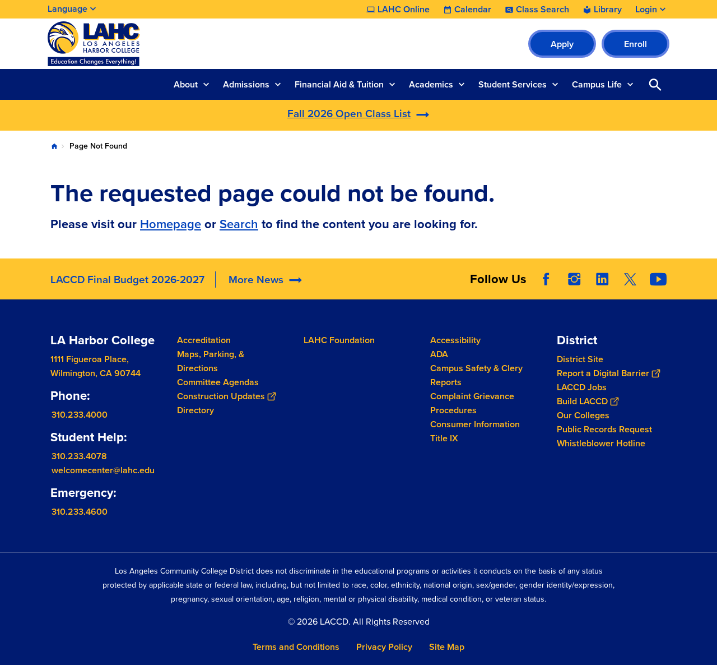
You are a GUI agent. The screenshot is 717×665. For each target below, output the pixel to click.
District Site (580, 359)
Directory (195, 410)
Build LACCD (582, 401)
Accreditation (204, 340)
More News (256, 279)
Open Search (655, 84)
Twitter (630, 279)
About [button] (186, 84)
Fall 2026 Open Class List (349, 113)
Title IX (444, 438)
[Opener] (706, 288)
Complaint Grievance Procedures (472, 403)
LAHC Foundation (339, 340)
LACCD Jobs (582, 387)
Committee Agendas (218, 382)
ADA (439, 354)
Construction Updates (221, 396)
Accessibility (455, 340)
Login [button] (646, 9)
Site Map (446, 646)
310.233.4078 (79, 456)
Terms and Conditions (296, 646)
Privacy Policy (384, 646)
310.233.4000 (80, 414)
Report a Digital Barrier (603, 373)
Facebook (546, 279)
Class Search (542, 9)
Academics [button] (431, 84)
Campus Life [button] (597, 84)
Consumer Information (475, 424)
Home (54, 146)
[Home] (169, 43)
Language (67, 8)
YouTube (658, 279)
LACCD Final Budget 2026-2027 (127, 279)
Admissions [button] (246, 84)
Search (239, 224)
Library (608, 9)
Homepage (170, 224)
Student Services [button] (512, 84)
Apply (562, 44)
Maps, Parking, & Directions (210, 361)
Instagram (574, 279)
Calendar (472, 9)
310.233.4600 (80, 511)
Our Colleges (583, 415)
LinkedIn (602, 279)
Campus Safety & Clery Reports (476, 375)
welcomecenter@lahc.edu (103, 470)
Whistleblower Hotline (601, 443)
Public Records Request (604, 429)
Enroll (635, 44)
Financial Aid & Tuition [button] (339, 84)
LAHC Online (404, 9)
